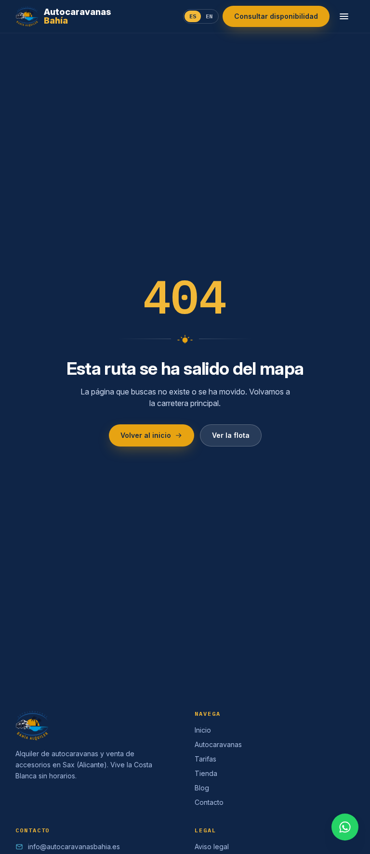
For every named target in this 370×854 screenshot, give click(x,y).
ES (192, 16)
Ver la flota (231, 435)
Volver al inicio (145, 435)
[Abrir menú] (344, 16)
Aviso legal (212, 846)
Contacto (209, 802)
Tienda (206, 773)
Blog (202, 788)
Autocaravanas (218, 744)
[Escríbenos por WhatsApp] (344, 827)
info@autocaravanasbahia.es (74, 846)
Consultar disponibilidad (276, 16)
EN (209, 16)
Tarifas (205, 759)
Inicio (203, 730)
